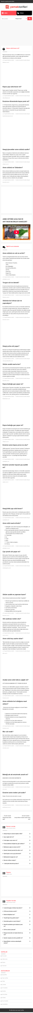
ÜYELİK (21, 13)
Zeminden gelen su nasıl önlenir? (12, 921)
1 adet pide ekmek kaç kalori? (11, 863)
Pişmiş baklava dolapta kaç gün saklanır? (14, 843)
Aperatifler (4, 974)
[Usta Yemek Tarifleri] (16, 7)
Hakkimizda (4, 959)
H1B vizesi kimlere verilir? (10, 911)
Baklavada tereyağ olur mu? (11, 857)
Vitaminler (4, 965)
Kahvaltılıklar (5, 1004)
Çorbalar (4, 984)
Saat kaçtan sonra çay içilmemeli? (12, 853)
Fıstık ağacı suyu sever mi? (10, 840)
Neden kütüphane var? (9, 914)
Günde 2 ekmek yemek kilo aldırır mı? (13, 850)
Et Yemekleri (4, 987)
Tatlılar (3, 981)
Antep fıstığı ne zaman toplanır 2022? (13, 833)
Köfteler (4, 997)
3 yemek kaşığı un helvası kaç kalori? (13, 908)
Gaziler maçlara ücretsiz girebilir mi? (13, 938)
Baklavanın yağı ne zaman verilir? (12, 847)
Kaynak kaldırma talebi (9, 60)
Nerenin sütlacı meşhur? (10, 860)
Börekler (4, 991)
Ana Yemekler (5, 1001)
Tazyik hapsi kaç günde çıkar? (11, 917)
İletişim (3, 962)
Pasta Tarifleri (5, 978)
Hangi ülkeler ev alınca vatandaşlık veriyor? (12, 942)
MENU (6, 13)
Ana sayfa (4, 955)
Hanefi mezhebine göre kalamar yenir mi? (13, 925)
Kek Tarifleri (4, 994)
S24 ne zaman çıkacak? (10, 929)
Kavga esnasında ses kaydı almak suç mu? (13, 933)
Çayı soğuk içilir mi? (9, 837)
